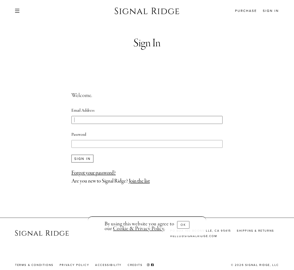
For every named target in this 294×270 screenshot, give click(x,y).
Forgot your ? (93, 172)
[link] (138, 228)
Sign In (271, 10)
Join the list (139, 181)
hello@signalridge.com (193, 236)
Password (78, 134)
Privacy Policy (74, 265)
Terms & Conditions (34, 265)
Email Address (83, 110)
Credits (135, 265)
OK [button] (183, 225)
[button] (24, 11)
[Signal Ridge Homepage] (42, 234)
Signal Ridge (147, 11)
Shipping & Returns (255, 231)
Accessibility (108, 265)
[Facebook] (152, 265)
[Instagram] (148, 265)
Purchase (246, 10)
